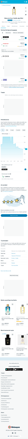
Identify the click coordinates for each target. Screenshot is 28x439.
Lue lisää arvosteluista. (8, 191)
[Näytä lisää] (2, 38)
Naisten (13, 263)
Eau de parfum (15, 265)
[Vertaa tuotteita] (25, 14)
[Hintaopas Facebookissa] (12, 433)
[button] (25, 7)
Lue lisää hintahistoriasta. (11, 126)
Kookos (13, 258)
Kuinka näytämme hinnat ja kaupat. (16, 87)
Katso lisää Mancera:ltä (6, 270)
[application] (14, 149)
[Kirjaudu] (26, 2)
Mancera (13, 253)
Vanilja (16, 258)
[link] (8, 314)
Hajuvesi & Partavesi (6, 5)
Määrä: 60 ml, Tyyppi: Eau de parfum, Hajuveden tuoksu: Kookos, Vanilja (14, 22)
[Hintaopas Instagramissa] (15, 433)
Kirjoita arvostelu (17, 20)
